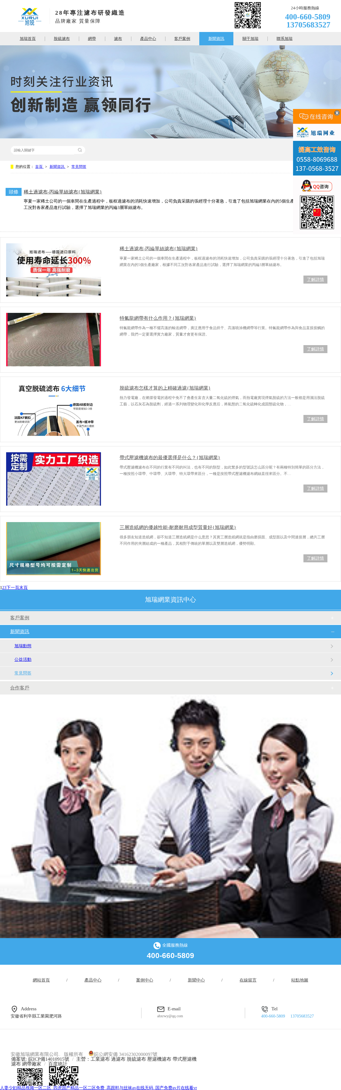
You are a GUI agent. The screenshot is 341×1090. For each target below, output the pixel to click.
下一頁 (12, 587)
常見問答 (78, 167)
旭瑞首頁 (28, 39)
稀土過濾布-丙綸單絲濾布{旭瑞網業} (63, 192)
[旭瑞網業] (30, 24)
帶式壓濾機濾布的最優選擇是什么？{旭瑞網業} (170, 457)
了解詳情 (315, 279)
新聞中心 (196, 980)
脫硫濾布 (62, 39)
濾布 (118, 39)
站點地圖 (299, 980)
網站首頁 (41, 980)
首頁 (39, 167)
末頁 (23, 587)
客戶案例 (182, 39)
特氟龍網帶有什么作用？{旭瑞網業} (158, 318)
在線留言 (248, 980)
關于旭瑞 (250, 39)
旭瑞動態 (22, 646)
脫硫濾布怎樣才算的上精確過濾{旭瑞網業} (165, 388)
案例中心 (144, 980)
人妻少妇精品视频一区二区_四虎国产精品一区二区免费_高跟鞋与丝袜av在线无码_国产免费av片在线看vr (98, 1087)
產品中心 (148, 39)
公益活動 (22, 659)
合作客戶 (19, 688)
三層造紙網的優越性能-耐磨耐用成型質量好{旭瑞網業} (178, 527)
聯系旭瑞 (285, 39)
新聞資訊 (216, 39)
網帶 (92, 39)
